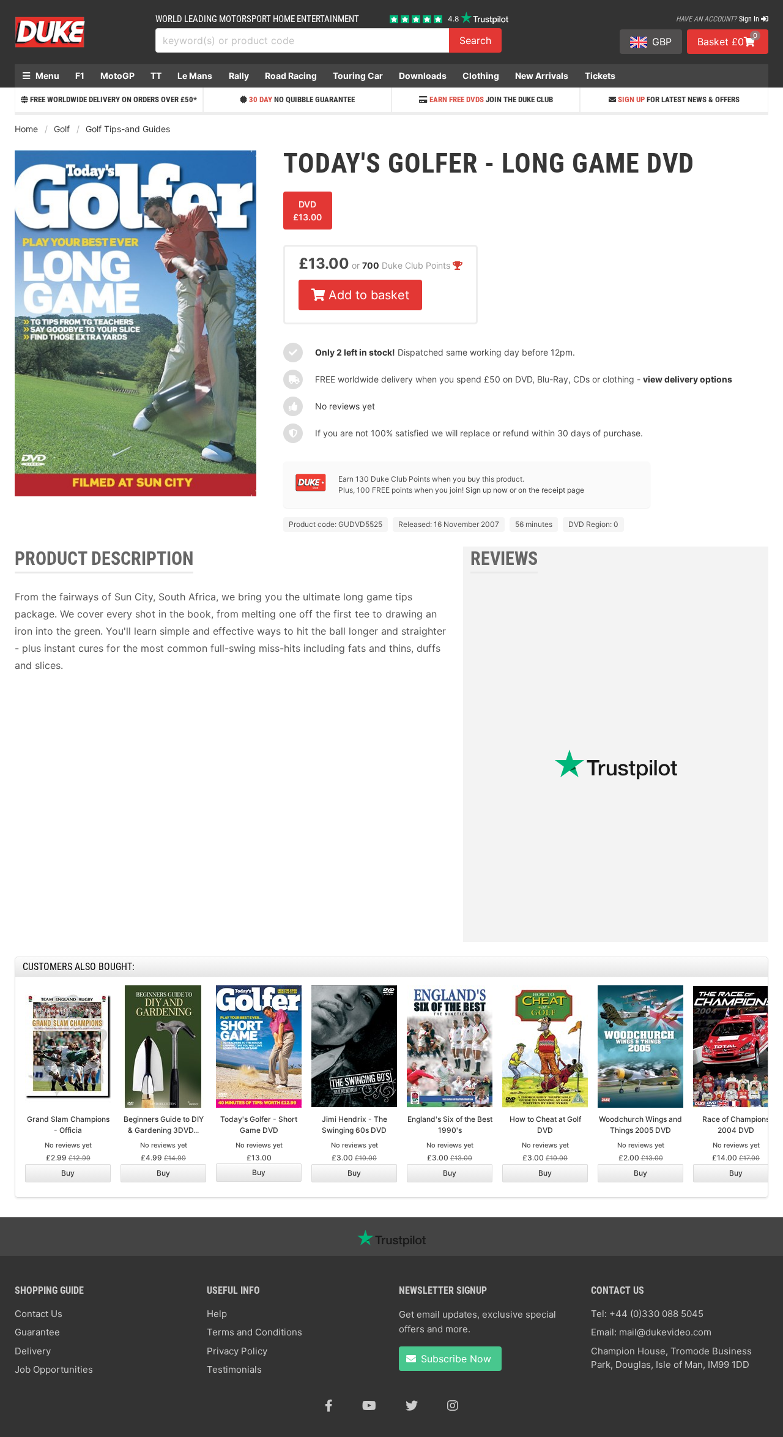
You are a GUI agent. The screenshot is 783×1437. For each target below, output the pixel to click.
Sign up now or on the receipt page (525, 490)
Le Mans (194, 75)
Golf (62, 129)
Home (26, 129)
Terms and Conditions (254, 1332)
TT (155, 75)
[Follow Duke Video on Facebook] (329, 1405)
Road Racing (291, 75)
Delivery (33, 1351)
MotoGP (117, 75)
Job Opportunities (54, 1369)
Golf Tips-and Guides (128, 129)
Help (217, 1313)
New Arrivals (541, 75)
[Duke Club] (310, 488)
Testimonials (234, 1369)
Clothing (480, 75)
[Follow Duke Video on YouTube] (369, 1405)
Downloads (423, 75)
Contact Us (38, 1313)
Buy (68, 1173)
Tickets (600, 75)
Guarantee (37, 1332)
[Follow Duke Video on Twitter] (412, 1405)
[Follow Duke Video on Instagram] (452, 1405)
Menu (46, 75)
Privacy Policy (237, 1351)
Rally (239, 75)
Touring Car (358, 75)
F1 (79, 75)
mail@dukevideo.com (665, 1332)
